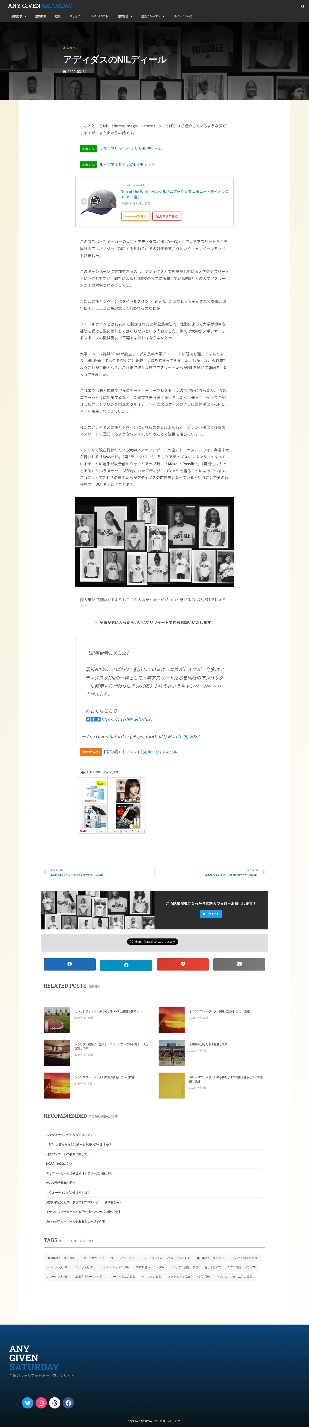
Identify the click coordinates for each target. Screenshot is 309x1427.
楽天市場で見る (167, 216)
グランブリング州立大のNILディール (122, 148)
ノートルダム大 (122, 1276)
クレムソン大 (58, 1267)
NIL (98, 772)
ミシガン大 (85, 1267)
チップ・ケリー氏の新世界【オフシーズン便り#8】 (80, 1173)
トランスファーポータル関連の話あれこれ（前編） (106, 1077)
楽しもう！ (76, 16)
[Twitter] (27, 1402)
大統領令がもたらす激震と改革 (208, 1044)
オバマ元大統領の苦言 (61, 1183)
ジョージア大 (58, 1276)
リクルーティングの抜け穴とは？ (68, 1192)
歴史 (58, 16)
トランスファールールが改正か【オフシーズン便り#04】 (83, 1211)
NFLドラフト (100, 16)
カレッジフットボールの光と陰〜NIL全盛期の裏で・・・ (109, 1011)
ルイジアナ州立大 (184, 1267)
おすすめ (213, 1267)
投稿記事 (16, 16)
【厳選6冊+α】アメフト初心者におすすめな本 (139, 752)
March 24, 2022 (183, 736)
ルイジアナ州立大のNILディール (118, 164)
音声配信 (122, 16)
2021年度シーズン (211, 1258)
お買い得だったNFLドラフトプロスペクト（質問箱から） (84, 1202)
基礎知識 (40, 16)
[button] (303, 6)
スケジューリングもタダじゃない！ (69, 1134)
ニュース (25, 27)
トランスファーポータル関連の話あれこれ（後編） (220, 1011)
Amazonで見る (136, 216)
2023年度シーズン (89, 1276)
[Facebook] (68, 1402)
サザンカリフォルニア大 (234, 1276)
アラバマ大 (93, 1258)
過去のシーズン (150, 16)
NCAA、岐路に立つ (59, 1163)
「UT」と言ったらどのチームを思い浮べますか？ (79, 1144)
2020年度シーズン (61, 1258)
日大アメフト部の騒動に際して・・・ (71, 1154)
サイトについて (183, 16)
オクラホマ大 (179, 1276)
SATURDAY (40, 5)
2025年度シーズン (242, 1267)
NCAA (203, 1276)
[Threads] (54, 1402)
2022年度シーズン (149, 1267)
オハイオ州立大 (245, 1258)
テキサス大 (151, 1276)
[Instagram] (41, 1402)
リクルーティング (115, 1267)
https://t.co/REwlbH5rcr (127, 719)
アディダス (111, 772)
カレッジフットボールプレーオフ (165, 1258)
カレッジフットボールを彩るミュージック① (75, 1221)
